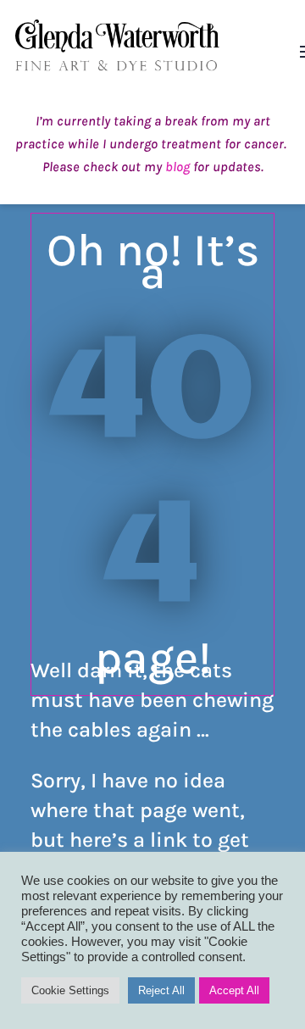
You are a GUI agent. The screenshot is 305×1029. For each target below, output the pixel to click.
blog (177, 167)
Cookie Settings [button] (70, 990)
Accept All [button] (234, 990)
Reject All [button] (161, 990)
